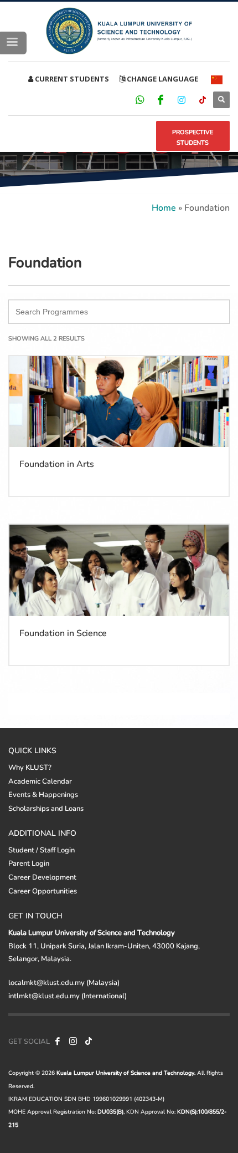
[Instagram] (181, 99)
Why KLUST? (29, 767)
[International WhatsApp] (139, 99)
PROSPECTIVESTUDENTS (192, 137)
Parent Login (28, 863)
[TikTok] (202, 99)
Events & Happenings (43, 794)
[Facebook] (160, 99)
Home (164, 207)
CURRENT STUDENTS (71, 79)
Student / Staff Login (41, 849)
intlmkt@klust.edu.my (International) (67, 995)
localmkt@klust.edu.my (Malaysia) (64, 982)
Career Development (42, 876)
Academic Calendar (40, 780)
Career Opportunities (42, 890)
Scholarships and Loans (46, 808)
